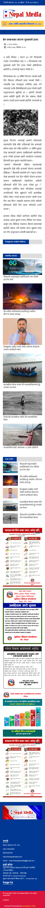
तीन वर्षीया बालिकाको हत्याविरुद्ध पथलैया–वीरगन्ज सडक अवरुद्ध (31, 479)
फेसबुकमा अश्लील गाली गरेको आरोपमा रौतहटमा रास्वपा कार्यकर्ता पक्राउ (29, 492)
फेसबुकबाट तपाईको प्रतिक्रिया (15, 241)
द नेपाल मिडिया (12, 44)
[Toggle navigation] (4, 32)
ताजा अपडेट (9, 459)
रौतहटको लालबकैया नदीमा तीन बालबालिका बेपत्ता (30, 516)
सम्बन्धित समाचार (11, 255)
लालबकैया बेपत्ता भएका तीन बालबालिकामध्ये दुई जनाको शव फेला (31, 505)
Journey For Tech (29, 906)
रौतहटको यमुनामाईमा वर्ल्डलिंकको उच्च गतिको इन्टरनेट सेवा (29, 467)
